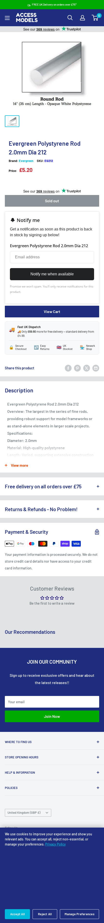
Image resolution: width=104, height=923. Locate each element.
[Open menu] (7, 18)
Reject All (45, 914)
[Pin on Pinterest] (77, 368)
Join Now (52, 716)
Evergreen (26, 161)
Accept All (17, 914)
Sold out (52, 200)
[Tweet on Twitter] (86, 368)
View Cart (52, 311)
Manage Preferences (79, 914)
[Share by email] (95, 368)
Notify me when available (52, 274)
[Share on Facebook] (68, 368)
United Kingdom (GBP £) (23, 812)
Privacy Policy (55, 844)
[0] (95, 18)
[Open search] (70, 17)
